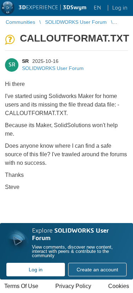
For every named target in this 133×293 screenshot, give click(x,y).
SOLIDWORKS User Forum (53, 68)
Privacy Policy (73, 286)
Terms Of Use (21, 286)
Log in (36, 269)
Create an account (97, 269)
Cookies (118, 286)
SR (25, 61)
